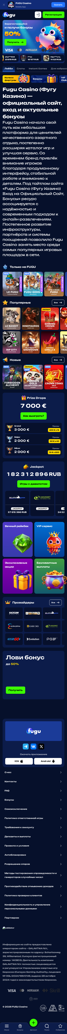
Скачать (58, 5)
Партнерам (12, 918)
